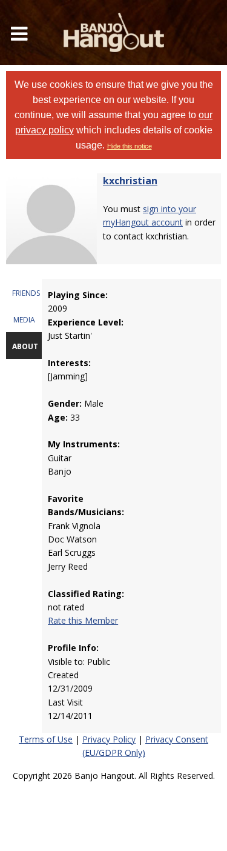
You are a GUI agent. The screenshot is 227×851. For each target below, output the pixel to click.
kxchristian (130, 180)
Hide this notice (129, 146)
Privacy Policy (109, 739)
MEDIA (24, 320)
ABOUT (25, 346)
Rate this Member (83, 620)
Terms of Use (46, 739)
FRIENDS (26, 293)
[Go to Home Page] (113, 32)
